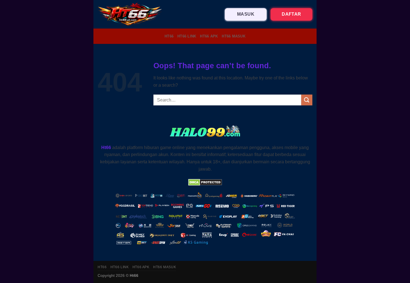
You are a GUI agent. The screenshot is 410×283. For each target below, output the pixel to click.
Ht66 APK (209, 36)
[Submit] (306, 100)
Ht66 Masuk (233, 36)
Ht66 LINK (186, 36)
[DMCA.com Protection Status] (205, 182)
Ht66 (169, 36)
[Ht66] (130, 14)
